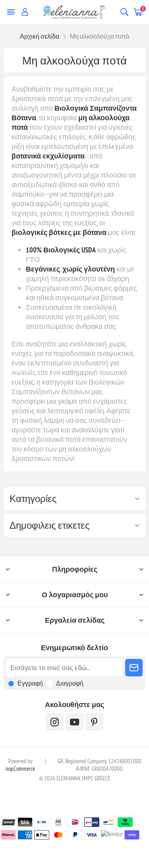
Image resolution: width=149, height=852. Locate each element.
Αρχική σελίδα (39, 36)
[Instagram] (55, 722)
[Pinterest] (94, 722)
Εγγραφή (30, 683)
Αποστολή (134, 667)
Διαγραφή (69, 683)
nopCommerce (20, 768)
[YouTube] (74, 722)
